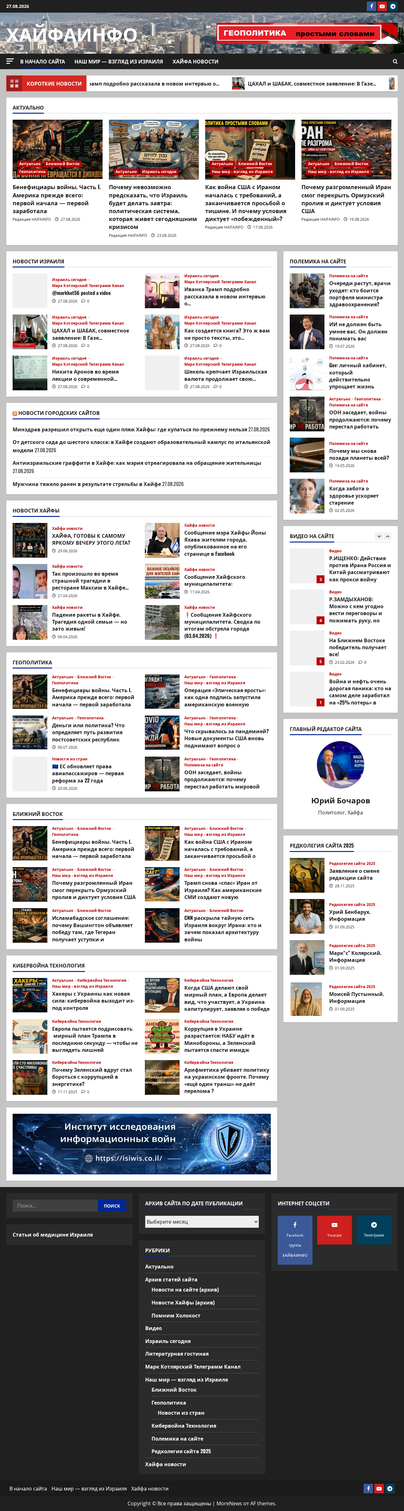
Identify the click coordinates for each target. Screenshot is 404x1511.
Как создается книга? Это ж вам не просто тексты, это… (162, 332)
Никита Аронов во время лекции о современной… (30, 373)
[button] (10, 61)
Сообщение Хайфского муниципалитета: (162, 581)
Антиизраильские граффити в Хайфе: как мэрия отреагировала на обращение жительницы (137, 462)
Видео (335, 551)
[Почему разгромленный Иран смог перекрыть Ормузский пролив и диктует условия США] (346, 150)
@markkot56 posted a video (30, 290)
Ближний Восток (63, 163)
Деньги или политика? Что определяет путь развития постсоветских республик (30, 733)
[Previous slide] (379, 536)
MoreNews (229, 1503)
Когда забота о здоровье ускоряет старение (307, 496)
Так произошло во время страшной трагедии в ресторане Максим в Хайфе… (30, 581)
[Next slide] (387, 536)
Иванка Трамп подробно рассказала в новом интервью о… (101, 83)
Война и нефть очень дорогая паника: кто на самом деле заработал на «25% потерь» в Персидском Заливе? (307, 648)
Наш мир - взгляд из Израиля (242, 171)
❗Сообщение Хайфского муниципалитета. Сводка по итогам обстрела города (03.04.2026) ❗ (162, 622)
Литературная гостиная (177, 1353)
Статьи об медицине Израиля (53, 1234)
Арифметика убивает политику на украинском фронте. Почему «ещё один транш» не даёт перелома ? (162, 1077)
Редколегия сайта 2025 (352, 864)
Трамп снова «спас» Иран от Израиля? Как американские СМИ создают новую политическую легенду (162, 884)
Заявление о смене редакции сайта (307, 875)
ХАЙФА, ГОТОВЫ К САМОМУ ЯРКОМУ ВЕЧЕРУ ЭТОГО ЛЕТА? (30, 540)
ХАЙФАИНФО (72, 33)
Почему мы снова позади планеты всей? (307, 455)
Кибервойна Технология (102, 980)
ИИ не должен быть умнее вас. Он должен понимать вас (307, 332)
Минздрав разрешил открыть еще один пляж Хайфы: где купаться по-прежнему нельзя (130, 429)
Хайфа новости (195, 61)
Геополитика (32, 171)
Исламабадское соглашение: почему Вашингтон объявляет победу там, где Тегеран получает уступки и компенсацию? (30, 925)
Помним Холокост (176, 1315)
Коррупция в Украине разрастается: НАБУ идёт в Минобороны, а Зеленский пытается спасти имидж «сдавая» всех (162, 1036)
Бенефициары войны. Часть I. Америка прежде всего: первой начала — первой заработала (57, 199)
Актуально (29, 163)
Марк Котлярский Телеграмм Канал (88, 286)
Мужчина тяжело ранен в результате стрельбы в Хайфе (87, 484)
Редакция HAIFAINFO (32, 219)
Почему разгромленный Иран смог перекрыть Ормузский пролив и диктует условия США (346, 199)
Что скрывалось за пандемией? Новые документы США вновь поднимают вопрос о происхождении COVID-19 (162, 733)
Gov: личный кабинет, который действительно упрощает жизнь (307, 373)
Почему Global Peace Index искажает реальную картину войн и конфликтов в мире (307, 689)
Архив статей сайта (171, 1279)
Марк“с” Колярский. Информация (307, 957)
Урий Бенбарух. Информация (307, 916)
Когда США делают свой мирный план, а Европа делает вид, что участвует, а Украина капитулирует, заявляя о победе (162, 995)
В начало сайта (42, 61)
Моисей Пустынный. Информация (307, 998)
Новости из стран (70, 759)
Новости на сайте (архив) (185, 1289)
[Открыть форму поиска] (395, 62)
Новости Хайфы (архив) (183, 1302)
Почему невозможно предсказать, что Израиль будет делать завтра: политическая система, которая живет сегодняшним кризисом (153, 207)
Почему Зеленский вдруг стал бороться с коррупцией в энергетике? (30, 1077)
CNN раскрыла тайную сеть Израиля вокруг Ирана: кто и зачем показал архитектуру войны (162, 925)
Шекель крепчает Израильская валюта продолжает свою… (162, 373)
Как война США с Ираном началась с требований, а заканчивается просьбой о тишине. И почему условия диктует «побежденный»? (246, 203)
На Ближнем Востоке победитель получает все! (307, 607)
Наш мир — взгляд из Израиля (118, 61)
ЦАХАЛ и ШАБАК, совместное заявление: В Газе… (271, 83)
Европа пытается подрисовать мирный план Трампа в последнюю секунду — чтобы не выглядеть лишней (30, 1036)
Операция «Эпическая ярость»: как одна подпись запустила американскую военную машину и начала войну (162, 692)
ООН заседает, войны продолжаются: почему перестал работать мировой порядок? (162, 774)
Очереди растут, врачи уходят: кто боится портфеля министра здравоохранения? (307, 290)
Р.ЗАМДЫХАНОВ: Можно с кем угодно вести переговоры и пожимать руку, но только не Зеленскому (307, 566)
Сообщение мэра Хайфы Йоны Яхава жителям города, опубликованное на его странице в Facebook (162, 540)
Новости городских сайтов (59, 413)
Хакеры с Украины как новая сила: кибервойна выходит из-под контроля (30, 995)
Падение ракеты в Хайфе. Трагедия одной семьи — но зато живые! (30, 622)
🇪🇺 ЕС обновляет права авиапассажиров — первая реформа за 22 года (30, 774)
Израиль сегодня (159, 171)
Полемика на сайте (203, 765)
